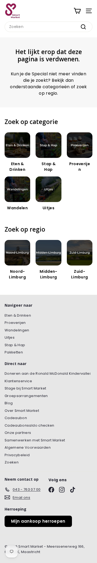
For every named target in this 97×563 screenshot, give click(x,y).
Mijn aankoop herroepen (38, 521)
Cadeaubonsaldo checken (29, 425)
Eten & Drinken (18, 315)
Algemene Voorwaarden (28, 447)
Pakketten (14, 352)
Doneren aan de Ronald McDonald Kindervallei (48, 373)
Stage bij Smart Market (25, 388)
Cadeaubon (16, 417)
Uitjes (10, 337)
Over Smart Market (22, 410)
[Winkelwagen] (77, 11)
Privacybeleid (17, 455)
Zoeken (12, 462)
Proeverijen (15, 322)
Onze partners (18, 432)
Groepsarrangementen (26, 395)
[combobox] (48, 27)
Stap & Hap (15, 345)
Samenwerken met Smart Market (35, 440)
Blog (9, 403)
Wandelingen (17, 330)
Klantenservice (18, 381)
